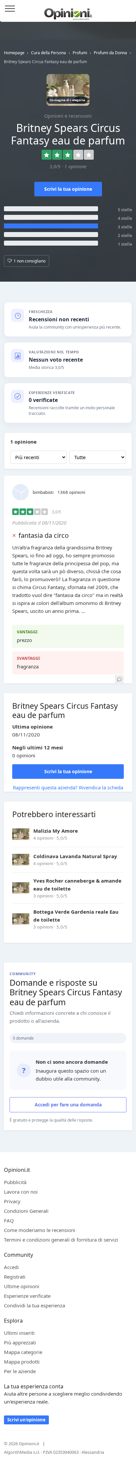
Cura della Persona (48, 53)
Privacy (12, 1201)
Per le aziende (20, 1371)
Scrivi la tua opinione (68, 189)
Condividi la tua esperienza (34, 1305)
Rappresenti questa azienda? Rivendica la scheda (68, 787)
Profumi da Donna (110, 53)
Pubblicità (15, 1182)
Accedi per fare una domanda (68, 1104)
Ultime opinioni (21, 1286)
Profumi (80, 53)
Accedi (127, 9)
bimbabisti (43, 492)
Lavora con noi (21, 1191)
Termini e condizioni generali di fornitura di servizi (61, 1239)
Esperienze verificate (27, 1295)
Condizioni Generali (26, 1211)
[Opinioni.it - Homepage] (68, 11)
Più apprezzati (20, 1342)
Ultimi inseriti (19, 1333)
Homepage (14, 53)
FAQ (9, 1220)
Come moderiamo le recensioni (39, 1230)
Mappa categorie (23, 1352)
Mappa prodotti (22, 1361)
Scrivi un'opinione (26, 1420)
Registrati (14, 1276)
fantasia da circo (43, 535)
